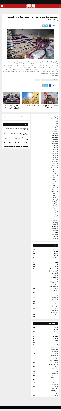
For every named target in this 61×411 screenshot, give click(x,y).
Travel (56, 266)
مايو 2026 (55, 125)
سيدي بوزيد (38, 79)
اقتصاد (56, 277)
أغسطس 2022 (54, 216)
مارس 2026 (55, 129)
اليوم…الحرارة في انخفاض (33, 105)
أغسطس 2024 (54, 167)
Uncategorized (54, 268)
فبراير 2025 (55, 155)
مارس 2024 (55, 177)
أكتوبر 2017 (55, 238)
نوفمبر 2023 (55, 185)
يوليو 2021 (55, 236)
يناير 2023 (55, 206)
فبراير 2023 (55, 204)
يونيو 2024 (55, 171)
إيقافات (56, 275)
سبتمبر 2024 (55, 165)
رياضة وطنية (55, 297)
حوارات (56, 288)
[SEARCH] (5, 116)
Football (56, 255)
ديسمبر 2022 (55, 208)
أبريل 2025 (55, 151)
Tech (56, 264)
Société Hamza (43, 407)
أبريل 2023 (55, 199)
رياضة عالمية (55, 295)
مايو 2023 (55, 197)
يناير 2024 (55, 181)
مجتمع (56, 312)
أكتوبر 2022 (55, 212)
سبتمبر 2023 (55, 189)
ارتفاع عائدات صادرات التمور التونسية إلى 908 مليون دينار (16, 142)
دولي (56, 290)
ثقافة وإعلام (55, 286)
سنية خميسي (54, 22)
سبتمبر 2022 (55, 214)
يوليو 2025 (55, 145)
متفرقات (56, 310)
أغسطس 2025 (54, 143)
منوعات (56, 314)
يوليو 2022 (55, 218)
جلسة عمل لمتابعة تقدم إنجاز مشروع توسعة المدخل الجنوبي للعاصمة (49, 106)
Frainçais (37, 2)
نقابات (56, 317)
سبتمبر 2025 (55, 141)
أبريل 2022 (55, 224)
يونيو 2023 (55, 195)
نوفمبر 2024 (55, 161)
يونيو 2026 (55, 123)
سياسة (56, 299)
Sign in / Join (49, 2)
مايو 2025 (55, 149)
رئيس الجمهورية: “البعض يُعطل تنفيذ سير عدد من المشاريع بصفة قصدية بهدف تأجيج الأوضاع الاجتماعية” (12, 107)
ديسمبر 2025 (55, 135)
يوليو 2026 (55, 121)
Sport (56, 260)
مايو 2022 (55, 222)
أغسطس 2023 (54, 191)
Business (55, 249)
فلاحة (56, 308)
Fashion (56, 251)
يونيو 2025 (55, 147)
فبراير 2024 (55, 179)
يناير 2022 (55, 230)
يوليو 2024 (55, 169)
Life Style (55, 257)
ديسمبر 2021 (55, 232)
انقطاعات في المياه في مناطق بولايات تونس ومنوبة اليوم (16, 146)
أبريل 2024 (55, 175)
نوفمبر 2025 (55, 137)
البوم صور (55, 279)
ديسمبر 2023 (55, 183)
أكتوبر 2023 (55, 187)
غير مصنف (55, 306)
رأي (57, 292)
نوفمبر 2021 (55, 234)
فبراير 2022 (55, 228)
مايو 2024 (55, 173)
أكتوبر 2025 (55, 139)
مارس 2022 (55, 226)
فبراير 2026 (55, 131)
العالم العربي (55, 282)
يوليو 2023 (55, 193)
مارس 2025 (55, 153)
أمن (57, 273)
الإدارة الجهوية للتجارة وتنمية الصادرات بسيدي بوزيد (49, 79)
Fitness (56, 253)
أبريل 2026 (55, 127)
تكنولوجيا (56, 284)
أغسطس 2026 (54, 119)
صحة (56, 301)
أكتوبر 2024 (55, 163)
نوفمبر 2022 (55, 210)
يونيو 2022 (55, 220)
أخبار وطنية (55, 271)
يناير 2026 (55, 133)
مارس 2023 (55, 202)
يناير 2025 (55, 157)
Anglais (42, 2)
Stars (56, 262)
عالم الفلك (55, 303)
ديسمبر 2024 (55, 159)
